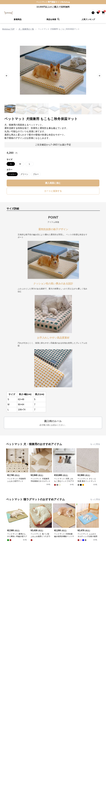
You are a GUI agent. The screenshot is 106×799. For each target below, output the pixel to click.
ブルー (36, 174)
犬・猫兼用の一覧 (26, 29)
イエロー (12, 174)
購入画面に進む (53, 183)
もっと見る (95, 444)
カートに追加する (53, 191)
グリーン (24, 174)
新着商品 (18, 19)
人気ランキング (88, 19)
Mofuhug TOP (8, 29)
